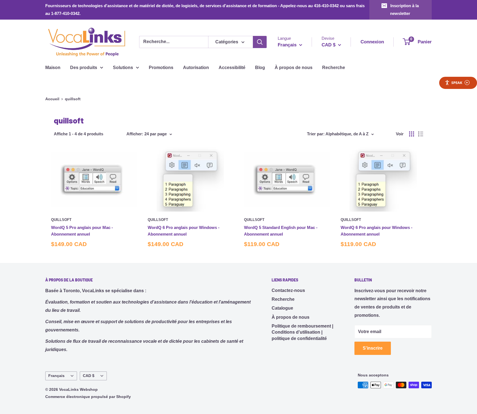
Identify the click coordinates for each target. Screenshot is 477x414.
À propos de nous (293, 67)
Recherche (333, 67)
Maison (52, 67)
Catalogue (282, 308)
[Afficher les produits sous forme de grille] (411, 133)
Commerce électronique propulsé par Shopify (88, 396)
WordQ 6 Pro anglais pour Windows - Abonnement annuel (183, 230)
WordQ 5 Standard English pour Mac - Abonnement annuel (280, 230)
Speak (456, 82)
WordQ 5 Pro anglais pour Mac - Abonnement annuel (82, 230)
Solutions (123, 67)
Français (56, 376)
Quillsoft (61, 220)
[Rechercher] (260, 42)
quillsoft (73, 99)
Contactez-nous (288, 290)
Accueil (52, 99)
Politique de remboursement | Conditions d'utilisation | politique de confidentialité (302, 332)
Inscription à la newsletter (404, 9)
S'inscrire (373, 348)
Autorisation (196, 67)
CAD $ (88, 376)
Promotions (161, 67)
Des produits (83, 67)
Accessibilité (232, 67)
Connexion (372, 41)
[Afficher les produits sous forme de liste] (420, 133)
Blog (260, 67)
